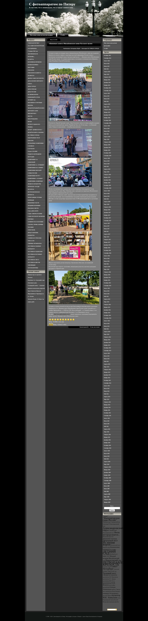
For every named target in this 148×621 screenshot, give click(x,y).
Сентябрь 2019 (107, 155)
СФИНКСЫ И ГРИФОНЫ (34, 238)
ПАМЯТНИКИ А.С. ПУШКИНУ (36, 165)
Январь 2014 (107, 339)
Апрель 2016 (107, 266)
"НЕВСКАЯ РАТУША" (34, 43)
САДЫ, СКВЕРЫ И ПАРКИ (35, 213)
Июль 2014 (106, 323)
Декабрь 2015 (107, 277)
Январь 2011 (107, 437)
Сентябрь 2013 (107, 350)
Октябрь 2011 (107, 412)
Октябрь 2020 (107, 120)
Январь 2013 (107, 372)
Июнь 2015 (106, 293)
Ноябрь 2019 (107, 150)
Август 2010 (107, 450)
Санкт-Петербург (110, 567)
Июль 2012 (106, 388)
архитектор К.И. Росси (109, 581)
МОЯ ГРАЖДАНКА (33, 118)
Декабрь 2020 (107, 115)
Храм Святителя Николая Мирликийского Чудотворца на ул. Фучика (36, 293)
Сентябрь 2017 (107, 220)
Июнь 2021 (106, 98)
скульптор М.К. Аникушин (111, 596)
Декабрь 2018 (107, 180)
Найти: (112, 506)
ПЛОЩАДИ (31, 200)
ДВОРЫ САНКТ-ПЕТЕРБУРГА (36, 78)
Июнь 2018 (106, 196)
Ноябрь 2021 (107, 85)
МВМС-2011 (106, 556)
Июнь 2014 (106, 326)
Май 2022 (106, 69)
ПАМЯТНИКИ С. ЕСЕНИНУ (35, 178)
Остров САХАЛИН (32, 151)
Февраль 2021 (107, 109)
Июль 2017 (106, 226)
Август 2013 (107, 353)
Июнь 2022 (106, 66)
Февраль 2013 (107, 369)
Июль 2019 (106, 161)
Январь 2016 (107, 274)
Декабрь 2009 (107, 472)
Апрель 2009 (107, 494)
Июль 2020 (106, 128)
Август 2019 (107, 158)
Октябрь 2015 (107, 282)
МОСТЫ (30, 116)
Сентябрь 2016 (107, 253)
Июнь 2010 (106, 456)
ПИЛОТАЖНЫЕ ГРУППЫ (35, 197)
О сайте (63, 35)
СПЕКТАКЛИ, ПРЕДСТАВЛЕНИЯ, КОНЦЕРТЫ (33, 232)
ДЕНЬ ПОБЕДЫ (32, 89)
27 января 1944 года (33, 51)
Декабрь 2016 (107, 245)
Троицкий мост (109, 573)
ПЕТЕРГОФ (31, 189)
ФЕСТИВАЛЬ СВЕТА (33, 259)
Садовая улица (106, 566)
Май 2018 (106, 199)
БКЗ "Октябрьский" (112, 530)
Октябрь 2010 (107, 445)
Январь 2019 (107, 177)
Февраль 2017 (107, 239)
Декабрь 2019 (107, 147)
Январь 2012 (107, 404)
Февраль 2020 (107, 142)
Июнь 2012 (106, 391)
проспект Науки (107, 595)
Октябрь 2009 (107, 477)
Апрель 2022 (107, 71)
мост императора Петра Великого (111, 591)
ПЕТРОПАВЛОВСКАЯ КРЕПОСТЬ (118, 563)
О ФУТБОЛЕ (31, 148)
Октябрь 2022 (107, 55)
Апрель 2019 (107, 169)
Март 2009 (106, 496)
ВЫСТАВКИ (31, 67)
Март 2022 (106, 74)
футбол (117, 601)
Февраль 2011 (107, 434)
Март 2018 (106, 204)
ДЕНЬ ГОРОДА (32, 86)
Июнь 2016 (106, 261)
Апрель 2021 (107, 104)
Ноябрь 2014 (107, 312)
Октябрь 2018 (107, 185)
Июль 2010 (106, 453)
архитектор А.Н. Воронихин (110, 577)
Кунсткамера (112, 549)
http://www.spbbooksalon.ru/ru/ (62, 314)
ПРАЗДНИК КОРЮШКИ (34, 205)
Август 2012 (107, 385)
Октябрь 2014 (107, 315)
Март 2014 (106, 334)
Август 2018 (107, 190)
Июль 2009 (106, 486)
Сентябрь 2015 (107, 285)
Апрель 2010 (107, 461)
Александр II (106, 524)
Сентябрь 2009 (107, 480)
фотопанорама (111, 601)
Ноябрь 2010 (107, 442)
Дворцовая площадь (110, 539)
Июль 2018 (106, 193)
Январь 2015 (107, 307)
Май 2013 (106, 361)
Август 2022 (107, 60)
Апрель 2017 (107, 234)
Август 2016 (107, 255)
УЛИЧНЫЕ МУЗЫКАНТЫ (34, 243)
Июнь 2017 (106, 228)
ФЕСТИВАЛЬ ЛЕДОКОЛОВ (35, 251)
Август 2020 (107, 125)
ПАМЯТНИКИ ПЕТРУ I (34, 175)
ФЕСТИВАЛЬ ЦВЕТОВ (34, 262)
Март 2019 (106, 171)
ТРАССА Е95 (31, 240)
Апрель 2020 (107, 136)
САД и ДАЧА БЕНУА (33, 211)
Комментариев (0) (84, 327)
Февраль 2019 (107, 174)
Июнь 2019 (106, 163)
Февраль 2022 (107, 77)
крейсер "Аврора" (116, 589)
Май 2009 (106, 491)
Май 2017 (106, 231)
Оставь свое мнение (95, 327)
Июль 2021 (106, 96)
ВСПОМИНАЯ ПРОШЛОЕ (35, 62)
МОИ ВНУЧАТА (32, 113)
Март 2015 (106, 301)
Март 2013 (106, 366)
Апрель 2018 (107, 201)
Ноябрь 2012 (107, 377)
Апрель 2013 (107, 364)
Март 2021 (106, 106)
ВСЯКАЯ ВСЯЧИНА (33, 64)
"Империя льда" (107, 522)
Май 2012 (106, 394)
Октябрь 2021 (107, 87)
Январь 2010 (107, 469)
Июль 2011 (106, 421)
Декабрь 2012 (107, 375)
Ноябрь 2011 (107, 410)
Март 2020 (106, 139)
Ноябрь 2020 (107, 117)
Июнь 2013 (106, 358)
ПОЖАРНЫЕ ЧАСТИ (33, 202)
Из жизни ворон (109, 543)
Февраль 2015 (107, 304)
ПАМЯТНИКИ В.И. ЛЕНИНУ (35, 167)
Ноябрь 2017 (107, 215)
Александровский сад (113, 529)
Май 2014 (106, 329)
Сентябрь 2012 (107, 383)
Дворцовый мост (110, 540)
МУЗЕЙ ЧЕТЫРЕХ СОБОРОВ (35, 132)
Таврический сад (112, 571)
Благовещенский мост (108, 532)
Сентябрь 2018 (107, 188)
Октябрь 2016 (107, 250)
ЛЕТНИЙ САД (31, 100)
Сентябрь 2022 (107, 58)
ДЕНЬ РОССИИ (32, 91)
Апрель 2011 (107, 429)
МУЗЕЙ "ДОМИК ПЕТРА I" (35, 129)
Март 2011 (106, 431)
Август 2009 (107, 483)
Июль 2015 (106, 291)
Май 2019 (106, 166)
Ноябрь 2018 (107, 182)
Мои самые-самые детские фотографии (41, 35)
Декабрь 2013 (107, 342)
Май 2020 (106, 134)
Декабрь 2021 (107, 82)
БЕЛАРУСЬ (31, 59)
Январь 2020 (107, 144)
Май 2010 (106, 458)
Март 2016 (106, 269)
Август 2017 (107, 223)
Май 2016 (106, 264)
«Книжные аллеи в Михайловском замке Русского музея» (71, 43)
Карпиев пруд (106, 547)
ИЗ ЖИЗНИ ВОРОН (33, 94)
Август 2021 (107, 93)
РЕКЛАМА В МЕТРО (33, 208)
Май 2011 (106, 426)
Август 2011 (107, 418)
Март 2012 (106, 399)
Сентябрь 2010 (107, 448)
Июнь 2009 (106, 488)
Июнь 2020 (106, 131)
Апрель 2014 (107, 331)
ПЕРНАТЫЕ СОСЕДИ (33, 186)
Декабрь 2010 (107, 440)
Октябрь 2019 (107, 152)
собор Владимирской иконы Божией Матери (112, 599)
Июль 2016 (106, 258)
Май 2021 (106, 101)
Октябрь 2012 (107, 380)
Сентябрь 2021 (107, 90)
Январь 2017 (107, 242)
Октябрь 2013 (107, 347)
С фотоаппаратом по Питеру (52, 4)
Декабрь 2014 (107, 310)
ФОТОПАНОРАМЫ (33, 267)
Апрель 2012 (107, 396)
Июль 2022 (106, 63)
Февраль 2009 (107, 499)
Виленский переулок (108, 536)
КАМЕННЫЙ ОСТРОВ (34, 97)
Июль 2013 (106, 356)
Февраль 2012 (107, 402)
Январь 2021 (107, 112)
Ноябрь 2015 (107, 280)
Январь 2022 (107, 79)
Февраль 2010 (107, 467)
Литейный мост (114, 554)
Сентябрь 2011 (107, 415)
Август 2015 (107, 288)
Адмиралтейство (115, 522)
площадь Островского (110, 593)
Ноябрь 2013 (107, 345)
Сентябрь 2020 (107, 123)
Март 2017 (106, 236)
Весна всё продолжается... (111, 533)
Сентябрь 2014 (107, 318)
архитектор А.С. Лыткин (109, 579)
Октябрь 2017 (107, 217)
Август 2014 (107, 320)
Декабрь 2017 (107, 212)
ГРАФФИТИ (31, 70)
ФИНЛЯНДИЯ (31, 265)
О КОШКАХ (31, 146)
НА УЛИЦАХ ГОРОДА (33, 135)
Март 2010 (106, 464)
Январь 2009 (107, 502)
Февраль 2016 (107, 272)
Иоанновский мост (115, 545)
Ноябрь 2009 (107, 475)
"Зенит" (105, 516)
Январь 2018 (107, 209)
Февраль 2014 (107, 337)
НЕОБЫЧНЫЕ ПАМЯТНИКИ (35, 143)
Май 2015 (106, 296)
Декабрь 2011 (107, 407)
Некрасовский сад (113, 560)
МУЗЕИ (30, 121)
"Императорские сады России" (111, 519)
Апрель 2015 (107, 299)
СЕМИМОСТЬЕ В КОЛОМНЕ (35, 221)
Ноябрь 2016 (107, 247)
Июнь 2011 (106, 423)
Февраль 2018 (107, 207)
